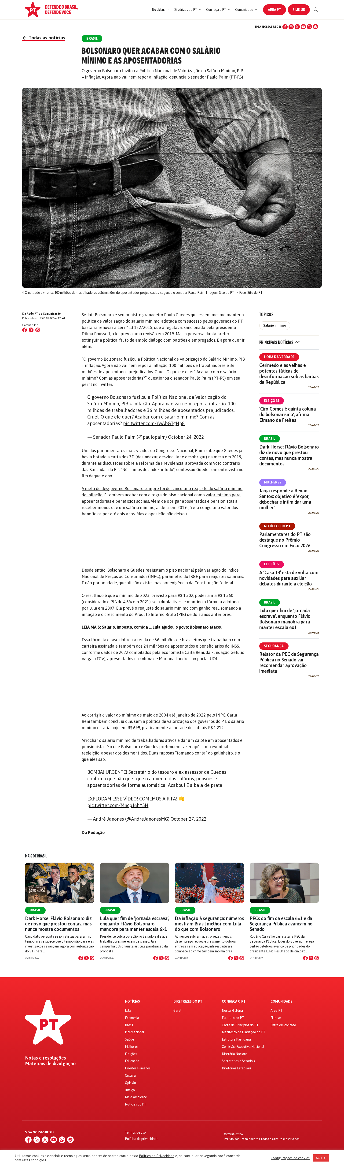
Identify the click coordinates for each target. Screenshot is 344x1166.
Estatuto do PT (233, 1018)
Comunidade (281, 1001)
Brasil (269, 439)
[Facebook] (285, 26)
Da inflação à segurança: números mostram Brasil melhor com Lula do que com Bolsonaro (209, 924)
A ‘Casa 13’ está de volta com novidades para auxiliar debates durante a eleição (288, 578)
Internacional (134, 1032)
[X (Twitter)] (297, 26)
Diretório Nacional (235, 1054)
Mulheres (272, 482)
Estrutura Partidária (236, 1039)
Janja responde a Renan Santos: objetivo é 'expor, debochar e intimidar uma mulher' (285, 499)
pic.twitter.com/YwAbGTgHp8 (154, 423)
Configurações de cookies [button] (290, 1158)
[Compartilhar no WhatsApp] (37, 330)
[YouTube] (303, 26)
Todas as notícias (43, 37)
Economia (132, 1018)
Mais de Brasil (36, 856)
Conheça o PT (233, 1001)
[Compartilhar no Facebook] (24, 330)
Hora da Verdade (279, 357)
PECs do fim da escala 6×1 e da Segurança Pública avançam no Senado (281, 924)
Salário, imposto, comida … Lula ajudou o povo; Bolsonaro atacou (162, 627)
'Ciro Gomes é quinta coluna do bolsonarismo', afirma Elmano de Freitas (287, 414)
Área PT (274, 9)
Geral (177, 1010)
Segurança (274, 646)
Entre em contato (283, 1025)
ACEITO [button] (321, 1158)
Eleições (271, 401)
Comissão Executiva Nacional (243, 1047)
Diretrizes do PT (187, 1001)
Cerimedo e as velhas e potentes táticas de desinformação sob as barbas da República (288, 373)
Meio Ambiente (136, 1097)
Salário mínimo (274, 325)
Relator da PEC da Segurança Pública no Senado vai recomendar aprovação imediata (288, 662)
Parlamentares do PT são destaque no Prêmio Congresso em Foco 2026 (285, 540)
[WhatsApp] (309, 26)
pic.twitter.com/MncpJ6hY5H (117, 805)
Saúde (129, 1039)
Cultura (130, 1075)
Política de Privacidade (156, 1156)
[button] (160, 9)
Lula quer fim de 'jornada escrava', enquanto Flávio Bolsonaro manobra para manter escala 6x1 (285, 619)
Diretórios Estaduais (236, 1068)
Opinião (130, 1083)
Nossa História (232, 1010)
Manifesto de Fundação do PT (243, 1032)
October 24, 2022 (186, 437)
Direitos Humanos (137, 1068)
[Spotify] (315, 26)
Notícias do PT (277, 526)
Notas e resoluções (45, 1057)
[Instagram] (291, 26)
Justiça (130, 1090)
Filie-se (299, 9)
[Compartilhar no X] (86, 958)
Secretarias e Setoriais (238, 1061)
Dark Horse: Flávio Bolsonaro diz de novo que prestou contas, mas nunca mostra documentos (289, 455)
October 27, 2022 (188, 819)
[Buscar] (316, 9)
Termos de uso (135, 1132)
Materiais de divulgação (50, 1063)
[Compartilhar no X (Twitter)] (31, 330)
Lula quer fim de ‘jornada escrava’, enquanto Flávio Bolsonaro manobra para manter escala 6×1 (134, 924)
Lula (128, 1010)
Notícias (132, 1001)
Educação (132, 1061)
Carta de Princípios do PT (240, 1025)
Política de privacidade (141, 1139)
